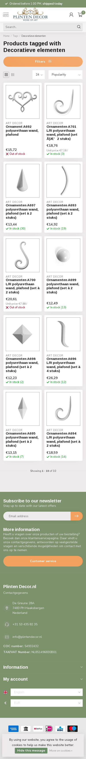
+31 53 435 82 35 (25, 624)
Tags (15, 36)
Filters (40, 61)
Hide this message (31, 750)
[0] (80, 14)
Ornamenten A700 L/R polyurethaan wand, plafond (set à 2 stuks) (22, 286)
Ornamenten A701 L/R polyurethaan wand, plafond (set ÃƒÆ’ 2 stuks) (62, 133)
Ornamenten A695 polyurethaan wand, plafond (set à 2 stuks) (22, 439)
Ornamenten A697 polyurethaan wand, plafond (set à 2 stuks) (22, 211)
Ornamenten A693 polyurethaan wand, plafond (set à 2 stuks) (63, 211)
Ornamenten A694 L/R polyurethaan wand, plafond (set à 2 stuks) (63, 439)
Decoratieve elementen (33, 36)
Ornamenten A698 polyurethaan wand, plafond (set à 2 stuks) (22, 365)
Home (6, 36)
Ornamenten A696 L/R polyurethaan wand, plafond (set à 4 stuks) (63, 365)
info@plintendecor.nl (27, 637)
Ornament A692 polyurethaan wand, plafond (22, 131)
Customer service (43, 561)
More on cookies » (60, 750)
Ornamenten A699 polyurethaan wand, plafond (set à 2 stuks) (63, 286)
